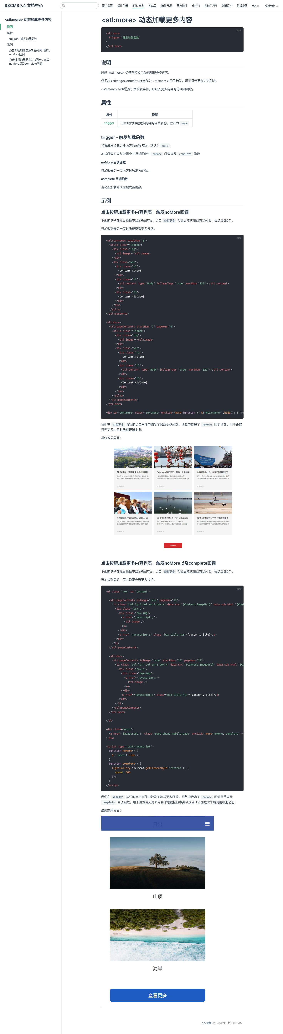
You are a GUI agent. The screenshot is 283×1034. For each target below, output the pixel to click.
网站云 (152, 5)
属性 (10, 33)
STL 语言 (138, 5)
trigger (109, 123)
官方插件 (182, 5)
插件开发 (166, 5)
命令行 (196, 5)
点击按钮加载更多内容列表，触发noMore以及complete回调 (29, 61)
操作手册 (122, 5)
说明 (10, 26)
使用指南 (107, 5)
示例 (10, 44)
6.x (256, 5)
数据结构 (226, 5)
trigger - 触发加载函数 (23, 38)
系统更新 (242, 5)
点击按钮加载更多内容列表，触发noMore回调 (29, 52)
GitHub (271, 5)
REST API (211, 5)
